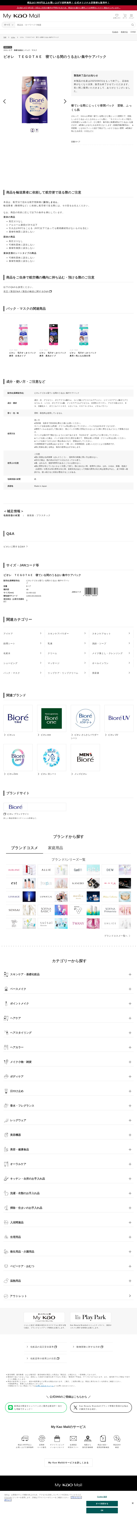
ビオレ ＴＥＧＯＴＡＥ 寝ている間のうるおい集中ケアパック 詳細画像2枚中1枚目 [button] (32, 130)
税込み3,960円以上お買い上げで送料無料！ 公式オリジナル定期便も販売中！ (68, 2)
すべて (7, 25)
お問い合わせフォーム (45, 1386)
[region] (68, 1503)
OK (102, 1510)
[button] (68, 974)
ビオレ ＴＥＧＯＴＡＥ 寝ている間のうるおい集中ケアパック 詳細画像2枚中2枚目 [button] (37, 130)
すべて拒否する (102, 1504)
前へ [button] (4, 101)
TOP (4, 37)
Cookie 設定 (102, 1497)
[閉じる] (133, 1503)
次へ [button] (65, 101)
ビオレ (13, 37)
